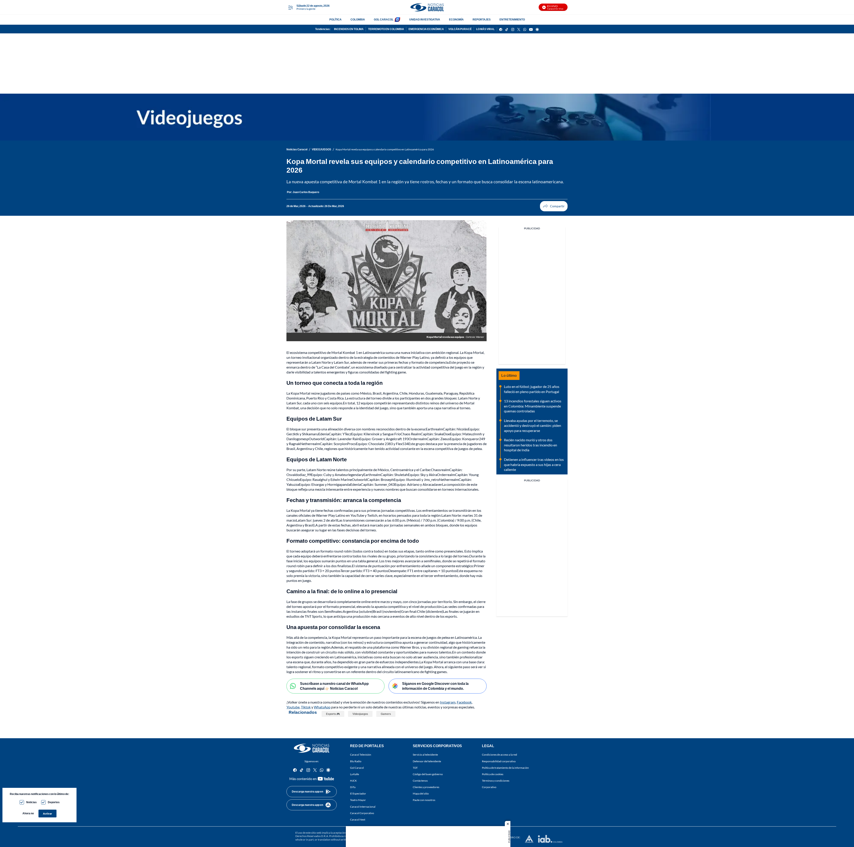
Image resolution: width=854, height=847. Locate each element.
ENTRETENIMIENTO (512, 19)
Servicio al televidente (425, 754)
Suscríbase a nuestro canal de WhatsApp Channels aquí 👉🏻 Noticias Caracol (334, 686)
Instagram (447, 702)
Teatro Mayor (358, 800)
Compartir (554, 206)
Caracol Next (357, 819)
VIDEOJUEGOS (321, 149)
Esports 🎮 (333, 714)
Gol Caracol (357, 767)
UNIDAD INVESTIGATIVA (424, 19)
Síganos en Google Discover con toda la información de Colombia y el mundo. (435, 686)
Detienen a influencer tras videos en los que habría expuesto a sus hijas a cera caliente (534, 464)
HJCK (353, 780)
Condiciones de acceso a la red (499, 754)
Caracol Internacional (362, 806)
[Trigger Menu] (290, 7)
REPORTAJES (482, 19)
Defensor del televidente (427, 761)
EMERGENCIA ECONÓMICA (426, 29)
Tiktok (306, 707)
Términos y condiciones (495, 780)
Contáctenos (420, 780)
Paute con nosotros (424, 800)
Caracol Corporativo (362, 813)
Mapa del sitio (421, 793)
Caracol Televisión (360, 754)
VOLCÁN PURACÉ (460, 29)
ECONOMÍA (456, 19)
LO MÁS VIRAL (485, 29)
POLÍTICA (335, 19)
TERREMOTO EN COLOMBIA (386, 29)
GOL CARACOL (383, 19)
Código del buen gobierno (428, 774)
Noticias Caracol (296, 149)
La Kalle (354, 774)
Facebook (464, 702)
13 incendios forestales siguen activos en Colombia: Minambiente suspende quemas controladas (532, 406)
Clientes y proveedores (426, 787)
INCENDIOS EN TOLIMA (349, 29)
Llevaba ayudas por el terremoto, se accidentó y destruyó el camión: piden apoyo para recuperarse (532, 425)
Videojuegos (360, 714)
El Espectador (358, 793)
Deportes (54, 802)
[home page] (427, 7)
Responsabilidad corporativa (499, 761)
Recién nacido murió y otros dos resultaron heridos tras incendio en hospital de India (530, 445)
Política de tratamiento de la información (505, 767)
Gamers (386, 714)
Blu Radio (355, 761)
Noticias (31, 802)
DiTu (353, 787)
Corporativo (489, 787)
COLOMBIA (357, 19)
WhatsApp (322, 707)
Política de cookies (492, 774)
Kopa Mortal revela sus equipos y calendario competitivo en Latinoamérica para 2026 (385, 149)
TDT (415, 767)
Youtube (293, 707)
